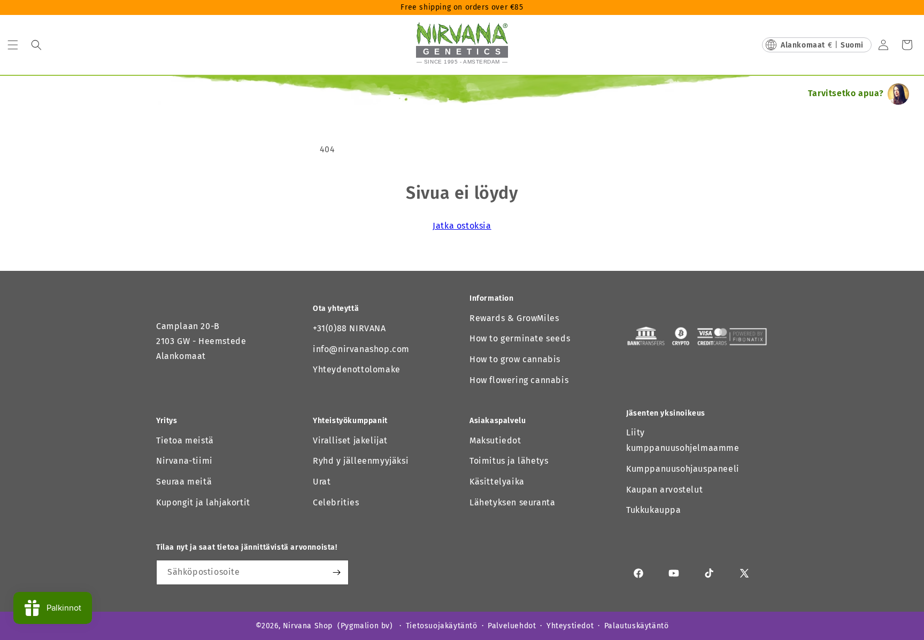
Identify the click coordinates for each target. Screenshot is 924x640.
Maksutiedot (495, 440)
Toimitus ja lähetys (508, 461)
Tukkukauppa (653, 510)
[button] (13, 45)
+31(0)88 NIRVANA (349, 328)
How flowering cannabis (518, 380)
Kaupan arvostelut (664, 490)
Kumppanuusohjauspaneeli (683, 469)
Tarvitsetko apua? (846, 93)
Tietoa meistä (185, 440)
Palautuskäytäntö (636, 625)
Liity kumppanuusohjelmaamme (683, 440)
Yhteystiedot (570, 625)
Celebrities (336, 502)
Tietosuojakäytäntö (442, 625)
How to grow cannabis (514, 359)
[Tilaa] (336, 572)
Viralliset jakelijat (350, 440)
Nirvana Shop (308, 625)
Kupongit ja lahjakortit (203, 502)
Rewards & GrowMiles (514, 318)
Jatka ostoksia (462, 226)
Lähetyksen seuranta (512, 502)
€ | (822, 45)
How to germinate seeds (519, 338)
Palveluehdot (512, 625)
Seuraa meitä (184, 482)
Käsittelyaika (497, 482)
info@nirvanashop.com (361, 349)
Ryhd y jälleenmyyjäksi (361, 461)
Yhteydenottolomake (357, 369)
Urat (321, 482)
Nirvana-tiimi (184, 461)
